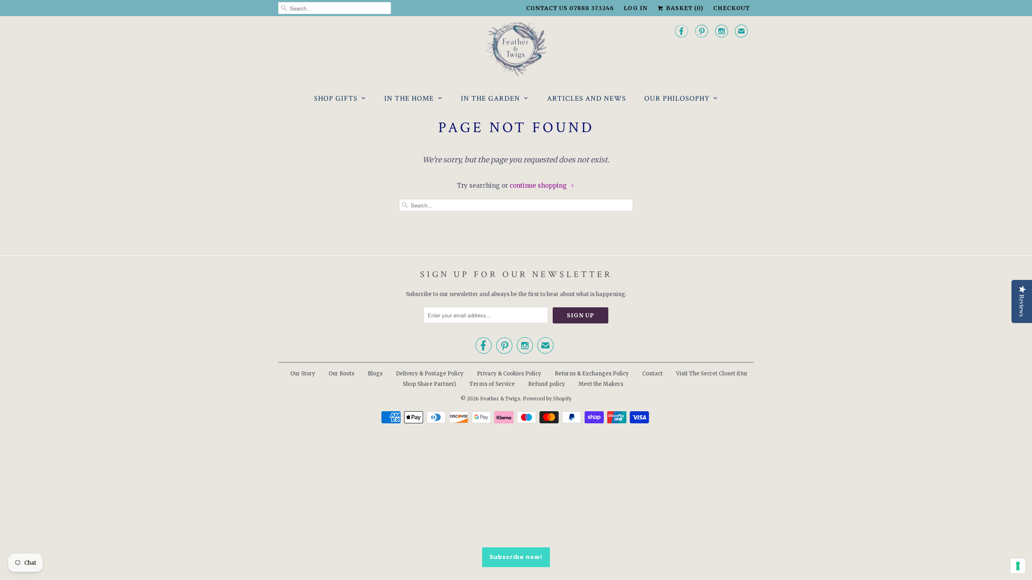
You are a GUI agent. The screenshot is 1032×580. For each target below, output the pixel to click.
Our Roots (341, 373)
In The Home (409, 98)
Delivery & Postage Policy (430, 373)
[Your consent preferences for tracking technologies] (1018, 566)
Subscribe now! (516, 557)
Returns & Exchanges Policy (592, 373)
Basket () (683, 8)
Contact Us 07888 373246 (570, 8)
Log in (635, 8)
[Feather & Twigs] (516, 49)
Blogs (375, 373)
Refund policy (546, 384)
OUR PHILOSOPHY (677, 98)
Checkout (731, 8)
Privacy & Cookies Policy (509, 373)
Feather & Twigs (500, 399)
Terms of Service (492, 384)
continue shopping (539, 185)
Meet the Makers (600, 384)
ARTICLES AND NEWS (586, 98)
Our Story (302, 373)
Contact (652, 373)
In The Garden (490, 98)
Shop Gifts (336, 98)
